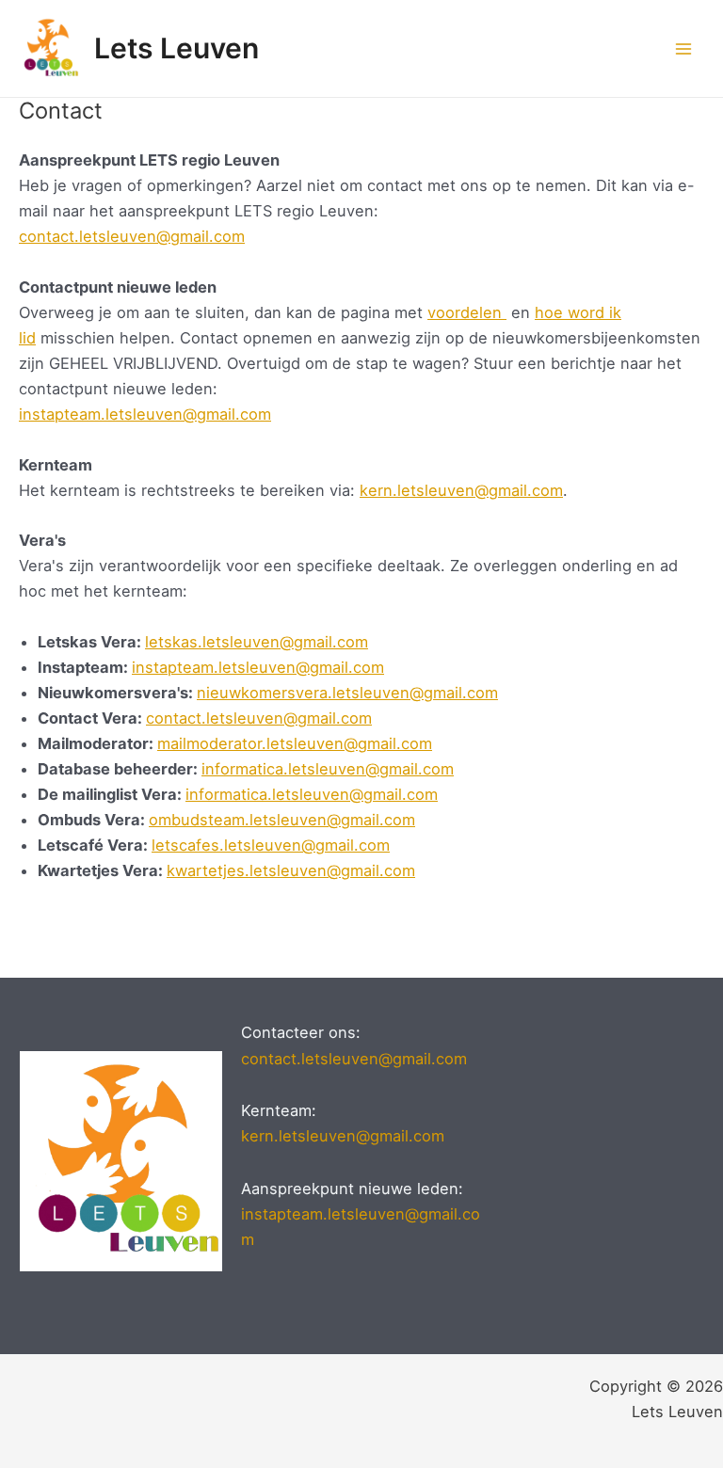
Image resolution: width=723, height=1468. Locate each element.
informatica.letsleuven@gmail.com (327, 768)
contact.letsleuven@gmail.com (132, 236)
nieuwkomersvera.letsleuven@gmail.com (347, 692)
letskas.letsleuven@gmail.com (256, 641)
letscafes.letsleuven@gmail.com (271, 845)
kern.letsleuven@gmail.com (461, 490)
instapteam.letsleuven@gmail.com (145, 414)
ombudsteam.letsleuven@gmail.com (282, 819)
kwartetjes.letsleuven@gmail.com (291, 870)
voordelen (466, 312)
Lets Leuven (176, 48)
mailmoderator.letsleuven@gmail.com (294, 743)
